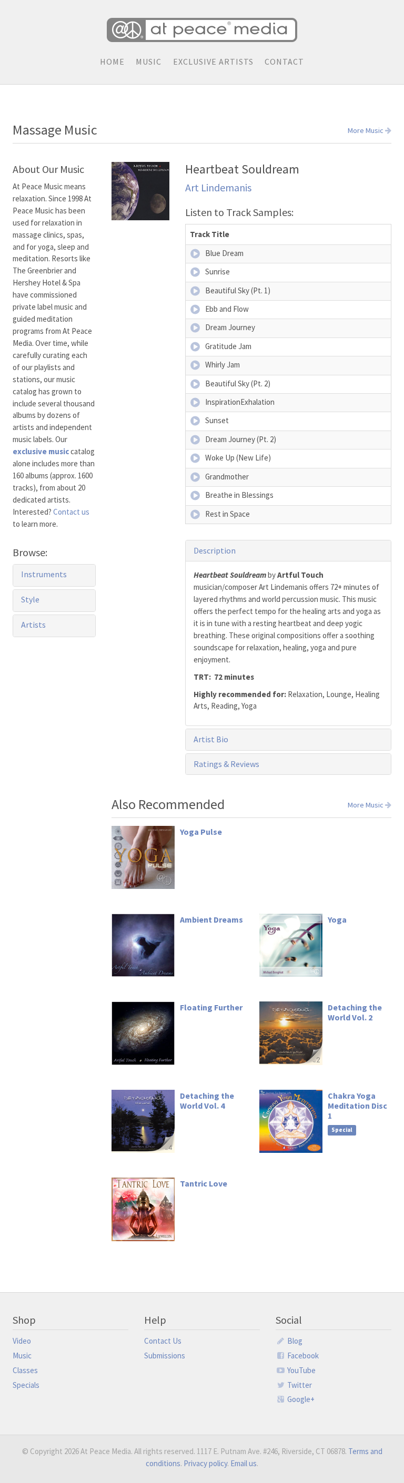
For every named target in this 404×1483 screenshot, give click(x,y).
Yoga (337, 919)
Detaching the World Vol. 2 (355, 1012)
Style (30, 599)
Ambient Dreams (211, 919)
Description (215, 550)
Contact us (71, 512)
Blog (294, 1341)
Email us (243, 1463)
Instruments (44, 574)
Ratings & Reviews (226, 764)
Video (22, 1341)
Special (341, 1129)
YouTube (301, 1370)
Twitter (299, 1385)
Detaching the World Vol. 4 (207, 1100)
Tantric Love (203, 1183)
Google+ (300, 1399)
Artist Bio (211, 739)
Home (112, 61)
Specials (26, 1385)
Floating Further (211, 1007)
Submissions (164, 1356)
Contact (284, 61)
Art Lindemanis (218, 187)
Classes (25, 1370)
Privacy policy (205, 1463)
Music (148, 61)
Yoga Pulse (201, 831)
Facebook (302, 1356)
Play (196, 254)
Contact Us (162, 1341)
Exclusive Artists (213, 61)
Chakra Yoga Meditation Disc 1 (357, 1105)
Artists (33, 624)
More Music (366, 130)
